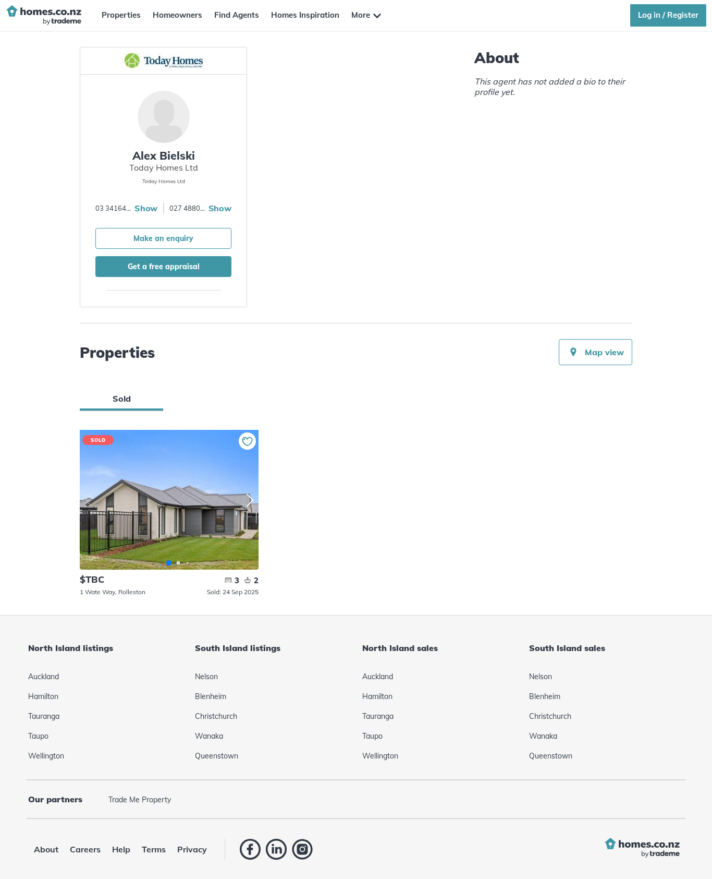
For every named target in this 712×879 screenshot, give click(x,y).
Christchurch (216, 716)
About (46, 849)
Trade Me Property (139, 799)
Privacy (192, 849)
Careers (85, 849)
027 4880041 (187, 208)
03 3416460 (113, 208)
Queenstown (216, 756)
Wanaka (209, 736)
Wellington (46, 756)
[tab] (121, 398)
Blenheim (210, 696)
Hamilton (43, 696)
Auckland (43, 676)
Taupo (38, 736)
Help (121, 849)
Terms (154, 849)
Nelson (206, 676)
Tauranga (43, 716)
